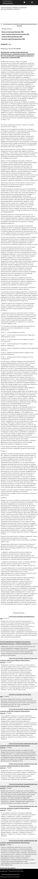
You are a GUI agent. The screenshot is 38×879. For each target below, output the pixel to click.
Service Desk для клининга (7, 868)
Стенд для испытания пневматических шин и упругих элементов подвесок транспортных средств (18, 660)
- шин (6, 44)
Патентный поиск (8, 3)
